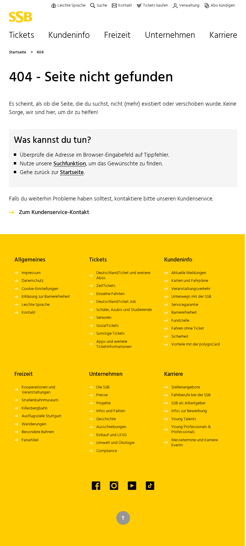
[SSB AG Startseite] (22, 17)
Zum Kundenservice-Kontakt (54, 212)
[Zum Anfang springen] (123, 518)
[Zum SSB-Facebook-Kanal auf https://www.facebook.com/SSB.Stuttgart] (96, 485)
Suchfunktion (69, 163)
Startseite (17, 52)
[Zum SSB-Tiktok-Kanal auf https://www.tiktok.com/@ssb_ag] (150, 485)
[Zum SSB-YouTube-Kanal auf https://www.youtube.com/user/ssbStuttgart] (132, 485)
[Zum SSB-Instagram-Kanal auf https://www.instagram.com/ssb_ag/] (114, 485)
